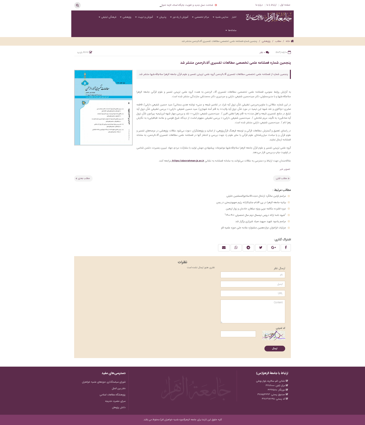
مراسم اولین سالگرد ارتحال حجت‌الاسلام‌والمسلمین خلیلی (256, 196)
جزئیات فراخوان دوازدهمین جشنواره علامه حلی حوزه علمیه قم (254, 228)
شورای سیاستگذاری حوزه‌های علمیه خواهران (103, 382)
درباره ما (259, 5)
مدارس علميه (221, 17)
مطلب (278, 41)
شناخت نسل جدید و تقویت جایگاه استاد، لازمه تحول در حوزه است (180, 5)
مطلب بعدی (84, 178)
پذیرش (162, 17)
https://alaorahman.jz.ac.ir (188, 161)
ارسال (274, 348)
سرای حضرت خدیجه (115, 401)
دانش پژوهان (118, 407)
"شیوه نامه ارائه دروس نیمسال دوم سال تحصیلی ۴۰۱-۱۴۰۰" (256, 215)
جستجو (77, 5)
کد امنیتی (280, 328)
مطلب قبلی (281, 178)
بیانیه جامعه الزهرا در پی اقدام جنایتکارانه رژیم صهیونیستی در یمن (251, 202)
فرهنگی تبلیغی (108, 17)
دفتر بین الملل (118, 388)
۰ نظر (262, 52)
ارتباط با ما (271, 5)
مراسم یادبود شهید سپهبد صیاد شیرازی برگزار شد (261, 221)
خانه (288, 41)
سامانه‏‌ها (231, 30)
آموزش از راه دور (180, 17)
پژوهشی (126, 17)
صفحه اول (285, 5)
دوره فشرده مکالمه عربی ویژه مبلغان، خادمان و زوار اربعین (256, 209)
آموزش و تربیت (145, 17)
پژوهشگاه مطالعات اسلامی (112, 395)
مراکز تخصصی (201, 17)
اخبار (234, 17)
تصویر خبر (285, 169)
